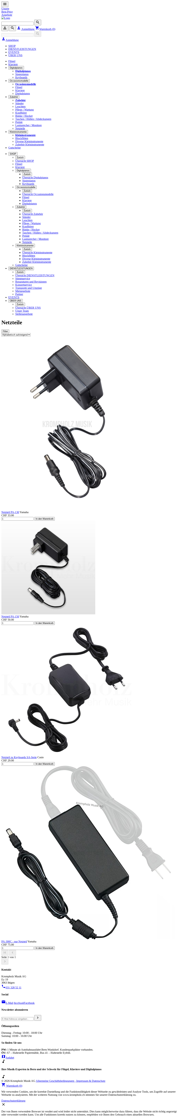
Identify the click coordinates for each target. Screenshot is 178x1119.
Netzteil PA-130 (10, 512)
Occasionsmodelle (19, 81)
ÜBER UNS (15, 55)
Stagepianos (22, 74)
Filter (5, 331)
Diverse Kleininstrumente (29, 141)
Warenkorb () (45, 29)
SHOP (12, 45)
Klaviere (13, 64)
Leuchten (20, 106)
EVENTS (13, 52)
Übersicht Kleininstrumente (37, 252)
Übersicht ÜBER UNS (28, 307)
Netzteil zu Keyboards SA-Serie (19, 757)
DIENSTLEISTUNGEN (22, 49)
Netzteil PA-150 (10, 616)
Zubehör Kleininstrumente (29, 144)
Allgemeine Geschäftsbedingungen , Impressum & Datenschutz (70, 1080)
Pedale (19, 122)
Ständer (19, 103)
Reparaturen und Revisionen (31, 281)
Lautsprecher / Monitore (28, 125)
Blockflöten (21, 138)
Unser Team (22, 310)
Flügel (11, 61)
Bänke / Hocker (24, 115)
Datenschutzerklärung (13, 1100)
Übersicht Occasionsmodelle (38, 194)
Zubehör (14, 97)
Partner (19, 294)
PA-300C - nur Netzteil (14, 941)
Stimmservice (22, 278)
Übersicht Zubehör (32, 213)
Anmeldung (26, 29)
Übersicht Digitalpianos (35, 177)
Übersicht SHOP (24, 160)
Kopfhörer (21, 112)
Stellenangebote (24, 313)
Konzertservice (23, 284)
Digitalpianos (16, 67)
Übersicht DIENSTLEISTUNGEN (34, 275)
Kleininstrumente (18, 132)
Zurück (20, 157)
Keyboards (21, 77)
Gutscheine (14, 147)
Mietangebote (22, 291)
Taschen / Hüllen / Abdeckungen (33, 119)
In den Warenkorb (44, 518)
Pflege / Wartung (24, 109)
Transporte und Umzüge (28, 287)
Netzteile (20, 128)
